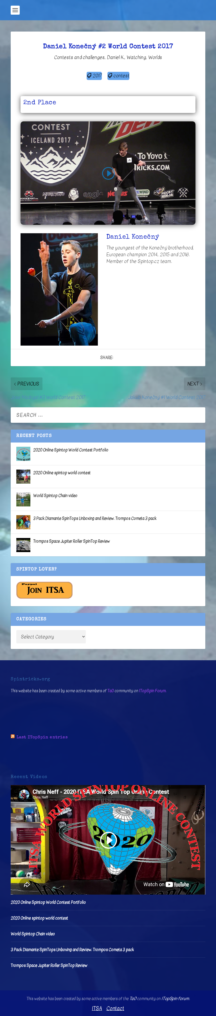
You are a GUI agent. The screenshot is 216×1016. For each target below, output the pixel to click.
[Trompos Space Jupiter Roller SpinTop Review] (23, 545)
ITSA (97, 1008)
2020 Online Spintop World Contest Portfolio (70, 450)
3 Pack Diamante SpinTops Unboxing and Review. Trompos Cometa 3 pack (94, 518)
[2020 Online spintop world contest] (23, 477)
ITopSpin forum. (175, 998)
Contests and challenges (79, 57)
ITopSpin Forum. (152, 691)
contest (121, 75)
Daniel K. (115, 57)
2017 (97, 75)
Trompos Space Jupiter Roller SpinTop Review (71, 541)
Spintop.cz (148, 261)
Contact (115, 1008)
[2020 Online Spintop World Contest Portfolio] (23, 454)
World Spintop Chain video (55, 496)
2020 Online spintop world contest (62, 473)
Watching (136, 57)
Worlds (155, 57)
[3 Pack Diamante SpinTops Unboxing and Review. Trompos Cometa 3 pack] (23, 522)
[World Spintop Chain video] (23, 499)
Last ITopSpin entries (42, 737)
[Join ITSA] (44, 598)
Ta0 (110, 691)
